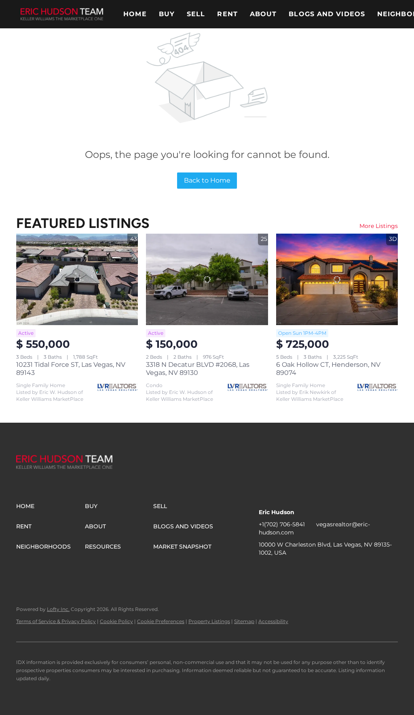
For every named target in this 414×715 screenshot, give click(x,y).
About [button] (263, 14)
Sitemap (244, 621)
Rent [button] (227, 14)
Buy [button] (167, 14)
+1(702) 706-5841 (282, 524)
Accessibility (273, 621)
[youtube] (329, 571)
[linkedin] (281, 571)
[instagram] (313, 571)
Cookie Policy (116, 621)
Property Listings (209, 621)
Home (134, 14)
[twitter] (297, 571)
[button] (62, 14)
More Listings (378, 226)
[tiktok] (346, 571)
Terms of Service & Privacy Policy (56, 621)
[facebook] (265, 571)
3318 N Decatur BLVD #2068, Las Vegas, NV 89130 (197, 369)
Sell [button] (196, 14)
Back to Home (207, 180)
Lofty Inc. (58, 609)
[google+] (362, 571)
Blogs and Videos (327, 14)
